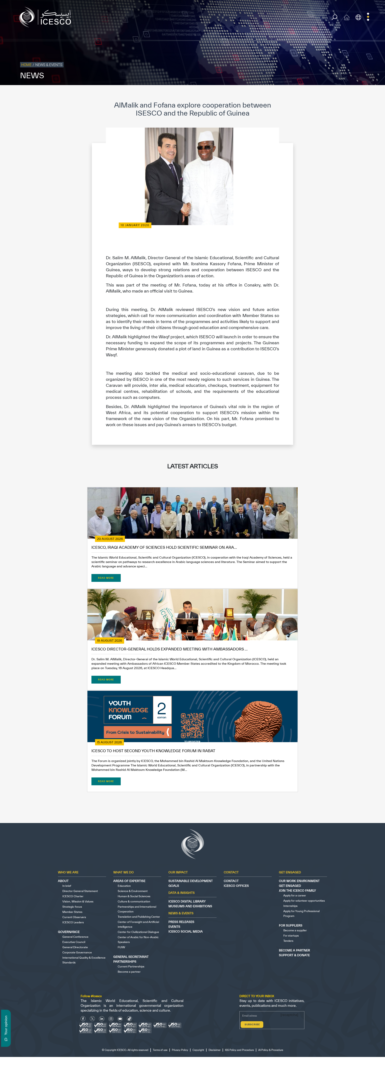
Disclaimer (315, 93)
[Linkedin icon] (101, 1018)
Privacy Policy (281, 93)
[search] (334, 17)
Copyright (299, 93)
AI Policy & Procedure (370, 93)
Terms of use (262, 93)
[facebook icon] (83, 1018)
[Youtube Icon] (120, 1018)
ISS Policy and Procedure (339, 93)
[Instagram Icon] (110, 1018)
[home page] (46, 17)
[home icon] (347, 17)
